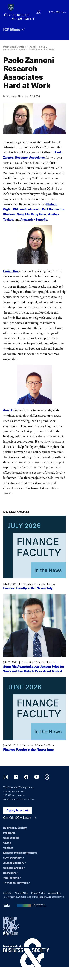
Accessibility (54, 892)
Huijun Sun (11, 271)
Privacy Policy (38, 892)
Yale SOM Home (58, 12)
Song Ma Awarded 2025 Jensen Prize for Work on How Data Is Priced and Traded (33, 668)
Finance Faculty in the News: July (28, 587)
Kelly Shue (38, 214)
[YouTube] (36, 778)
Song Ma (23, 214)
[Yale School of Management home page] (18, 12)
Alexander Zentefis (33, 219)
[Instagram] (5, 778)
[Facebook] (26, 778)
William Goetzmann (26, 209)
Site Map (7, 892)
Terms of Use (21, 892)
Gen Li (7, 410)
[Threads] (47, 778)
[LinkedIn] (16, 778)
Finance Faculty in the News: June (28, 749)
